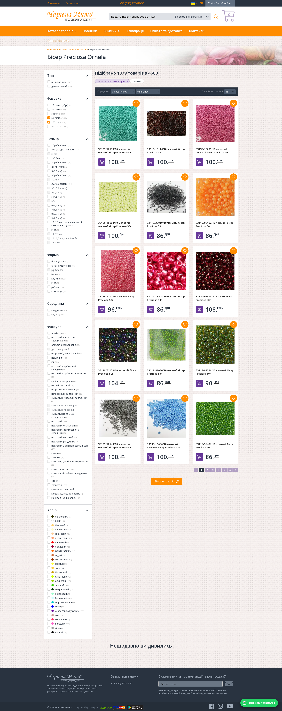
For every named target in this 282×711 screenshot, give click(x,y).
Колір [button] (52, 510)
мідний (60, 555)
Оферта (94, 707)
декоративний (61, 86)
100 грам (58, 122)
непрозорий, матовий (65, 389)
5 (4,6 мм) (58, 196)
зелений (62, 585)
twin (55, 274)
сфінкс (56, 480)
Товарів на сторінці (212, 91)
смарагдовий (64, 589)
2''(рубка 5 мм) (61, 162)
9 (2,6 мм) (58, 218)
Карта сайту (82, 707)
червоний (62, 542)
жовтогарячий (65, 550)
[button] (194, 3)
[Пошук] (216, 16)
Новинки (89, 31)
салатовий (62, 576)
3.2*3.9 (55, 179)
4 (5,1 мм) (56, 192)
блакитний (63, 598)
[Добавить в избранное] (136, 103)
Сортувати (103, 91)
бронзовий (63, 572)
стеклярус (58, 291)
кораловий (62, 619)
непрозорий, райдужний (66, 393)
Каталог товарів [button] (60, 31)
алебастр (58, 333)
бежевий (61, 525)
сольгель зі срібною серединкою (69, 475)
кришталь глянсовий (64, 489)
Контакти (196, 31)
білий (60, 520)
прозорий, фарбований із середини (65, 431)
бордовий (62, 546)
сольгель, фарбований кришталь (69, 463)
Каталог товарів (67, 49)
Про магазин (54, 3)
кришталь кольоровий (65, 497)
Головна (51, 49)
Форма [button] (53, 255)
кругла (57, 314)
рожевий (62, 623)
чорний (61, 632)
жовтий (61, 563)
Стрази (82, 49)
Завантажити (58, 41)
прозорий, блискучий (64, 425)
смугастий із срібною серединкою (63, 415)
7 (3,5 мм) (58, 209)
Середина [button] (55, 303)
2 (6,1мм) (58, 158)
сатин (56, 453)
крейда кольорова (63, 381)
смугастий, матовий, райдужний (69, 399)
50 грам (59, 117)
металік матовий (62, 385)
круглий (58, 278)
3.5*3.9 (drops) (59, 188)
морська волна (65, 602)
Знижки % (112, 31)
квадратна (59, 310)
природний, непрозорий (66, 353)
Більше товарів (164, 481)
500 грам (59, 126)
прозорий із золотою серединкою (63, 339)
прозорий (59, 421)
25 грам (58, 109)
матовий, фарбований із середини (64, 367)
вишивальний (61, 82)
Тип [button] (50, 75)
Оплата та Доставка (166, 31)
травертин (59, 485)
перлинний (59, 357)
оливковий (63, 580)
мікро (54, 153)
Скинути (137, 81)
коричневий (63, 559)
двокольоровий (60, 349)
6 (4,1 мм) (58, 205)
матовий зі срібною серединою (68, 375)
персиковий (63, 538)
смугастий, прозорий (63, 409)
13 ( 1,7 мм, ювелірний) (64, 238)
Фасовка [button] (54, 98)
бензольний (63, 516)
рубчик (57, 287)
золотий (61, 568)
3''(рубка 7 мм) (61, 175)
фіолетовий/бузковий (69, 610)
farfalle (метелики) (63, 265)
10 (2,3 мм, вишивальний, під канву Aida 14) (67, 224)
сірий (59, 628)
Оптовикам (72, 3)
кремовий (62, 533)
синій (60, 606)
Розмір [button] (53, 139)
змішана (57, 457)
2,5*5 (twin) (59, 166)
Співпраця (135, 31)
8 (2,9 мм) (58, 213)
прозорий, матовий (64, 437)
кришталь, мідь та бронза (67, 493)
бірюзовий (62, 593)
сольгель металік (62, 469)
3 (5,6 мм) (58, 171)
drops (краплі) (60, 261)
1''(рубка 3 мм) (61, 145)
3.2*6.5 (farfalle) (61, 183)
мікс (55, 229)
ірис (55, 361)
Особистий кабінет (221, 3)
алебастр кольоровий (65, 344)
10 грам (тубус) (61, 105)
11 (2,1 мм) (57, 234)
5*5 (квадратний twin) (65, 149)
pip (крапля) (57, 269)
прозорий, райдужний (65, 441)
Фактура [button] (54, 327)
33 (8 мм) (56, 242)
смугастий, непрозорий (64, 405)
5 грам (58, 113)
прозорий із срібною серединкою (69, 447)
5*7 (53, 200)
